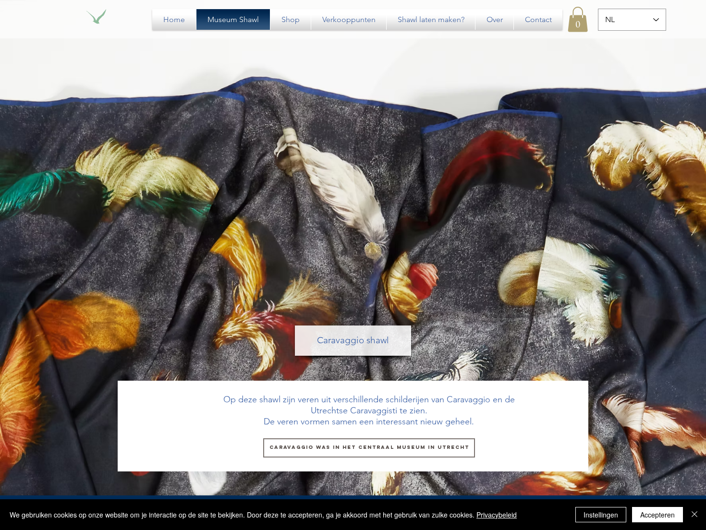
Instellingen (601, 514)
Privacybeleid (496, 514)
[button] (577, 19)
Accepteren (657, 514)
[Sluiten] (694, 514)
